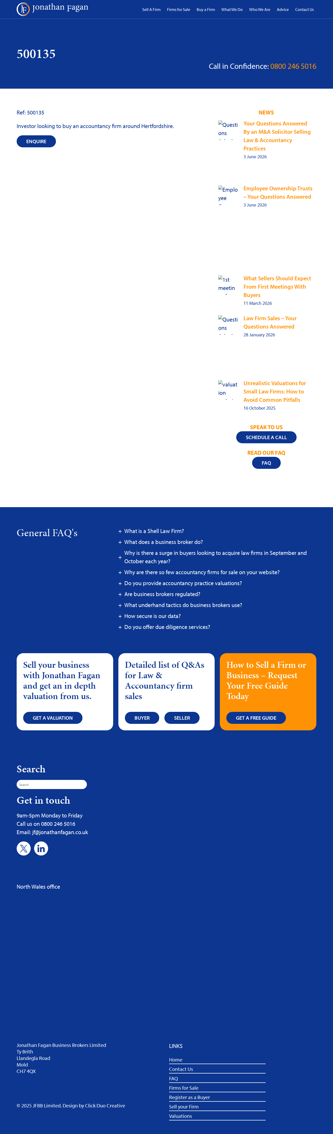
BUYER (142, 717)
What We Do (232, 9)
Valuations (180, 1116)
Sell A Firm (151, 9)
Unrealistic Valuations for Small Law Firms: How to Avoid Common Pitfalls (275, 391)
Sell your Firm (184, 1106)
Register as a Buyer (189, 1097)
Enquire (36, 141)
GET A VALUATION (53, 717)
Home (175, 1059)
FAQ (173, 1078)
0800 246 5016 (293, 66)
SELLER (182, 717)
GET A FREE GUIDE (256, 717)
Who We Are (259, 9)
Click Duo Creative (105, 1105)
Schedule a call (266, 437)
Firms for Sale (178, 9)
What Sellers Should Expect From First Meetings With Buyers (277, 287)
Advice (283, 9)
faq (266, 462)
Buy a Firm (206, 9)
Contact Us (304, 9)
